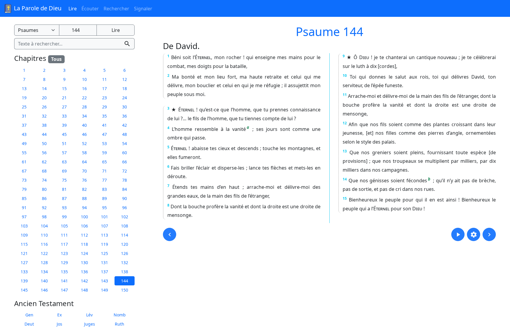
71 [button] (104, 171)
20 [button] (44, 97)
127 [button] (24, 262)
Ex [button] (59, 315)
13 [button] (24, 88)
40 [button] (84, 125)
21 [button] (64, 97)
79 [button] (24, 189)
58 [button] (84, 152)
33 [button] (64, 116)
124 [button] (84, 253)
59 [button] (104, 152)
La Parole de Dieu (36, 8)
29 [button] (104, 107)
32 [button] (44, 116)
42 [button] (124, 125)
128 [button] (44, 262)
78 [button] (124, 180)
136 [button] (84, 271)
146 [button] (44, 290)
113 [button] (104, 235)
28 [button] (84, 107)
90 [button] (124, 198)
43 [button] (24, 134)
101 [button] (104, 217)
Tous (56, 59)
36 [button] (124, 116)
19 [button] (24, 97)
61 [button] (24, 162)
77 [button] (104, 180)
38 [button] (44, 125)
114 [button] (124, 235)
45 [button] (64, 134)
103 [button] (24, 226)
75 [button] (64, 180)
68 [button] (44, 171)
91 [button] (24, 207)
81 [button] (64, 189)
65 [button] (104, 162)
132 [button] (124, 262)
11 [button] (104, 79)
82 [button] (84, 189)
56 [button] (44, 152)
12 (345, 123)
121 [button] (24, 253)
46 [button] (84, 134)
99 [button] (64, 217)
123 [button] (64, 253)
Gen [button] (29, 315)
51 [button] (64, 143)
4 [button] (84, 70)
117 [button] (64, 244)
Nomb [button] (120, 315)
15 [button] (64, 88)
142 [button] (84, 281)
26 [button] (44, 107)
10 (345, 75)
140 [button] (44, 281)
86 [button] (44, 198)
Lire (72, 8)
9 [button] (64, 79)
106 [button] (84, 226)
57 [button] (64, 152)
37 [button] (24, 125)
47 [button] (104, 134)
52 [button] (84, 143)
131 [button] (104, 262)
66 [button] (124, 162)
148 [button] (84, 290)
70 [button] (84, 171)
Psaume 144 (329, 31)
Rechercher (116, 8)
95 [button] (104, 207)
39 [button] (64, 125)
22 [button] (84, 97)
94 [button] (84, 207)
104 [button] (44, 226)
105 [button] (64, 226)
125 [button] (104, 253)
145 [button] (24, 290)
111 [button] (64, 235)
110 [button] (44, 235)
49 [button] (24, 143)
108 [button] (124, 226)
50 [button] (44, 143)
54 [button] (124, 143)
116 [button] (44, 244)
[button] (169, 234)
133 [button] (24, 271)
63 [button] (64, 162)
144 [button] (124, 281)
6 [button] (124, 70)
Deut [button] (29, 324)
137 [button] (104, 271)
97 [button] (24, 217)
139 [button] (24, 281)
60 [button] (124, 152)
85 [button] (24, 198)
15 (345, 198)
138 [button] (124, 271)
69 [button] (64, 171)
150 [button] (124, 290)
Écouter (90, 8)
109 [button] (24, 235)
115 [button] (24, 244)
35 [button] (104, 116)
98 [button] (44, 217)
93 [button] (64, 207)
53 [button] (104, 143)
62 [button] (44, 162)
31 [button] (24, 116)
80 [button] (44, 189)
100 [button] (84, 217)
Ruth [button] (119, 324)
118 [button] (84, 244)
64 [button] (84, 162)
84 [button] (124, 189)
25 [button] (24, 107)
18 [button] (124, 88)
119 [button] (104, 244)
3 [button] (64, 70)
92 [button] (44, 207)
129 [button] (64, 262)
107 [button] (104, 226)
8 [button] (44, 79)
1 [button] (24, 70)
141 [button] (64, 281)
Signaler (143, 8)
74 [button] (44, 180)
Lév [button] (89, 315)
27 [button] (64, 107)
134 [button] (44, 271)
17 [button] (104, 88)
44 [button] (44, 134)
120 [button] (124, 244)
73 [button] (24, 180)
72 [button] (124, 171)
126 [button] (124, 253)
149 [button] (104, 290)
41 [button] (104, 125)
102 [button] (124, 217)
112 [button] (84, 235)
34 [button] (84, 116)
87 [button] (64, 198)
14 (345, 179)
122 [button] (44, 253)
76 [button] (84, 180)
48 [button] (124, 134)
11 (345, 94)
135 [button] (64, 271)
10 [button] (84, 79)
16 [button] (84, 88)
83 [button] (104, 189)
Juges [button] (89, 324)
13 (345, 151)
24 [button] (124, 97)
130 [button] (84, 262)
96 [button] (124, 207)
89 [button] (104, 198)
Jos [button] (59, 324)
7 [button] (24, 79)
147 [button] (64, 290)
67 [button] (24, 171)
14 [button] (44, 88)
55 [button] (24, 152)
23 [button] (104, 97)
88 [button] (84, 198)
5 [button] (104, 70)
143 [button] (104, 281)
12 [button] (124, 79)
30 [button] (124, 107)
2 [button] (44, 70)
